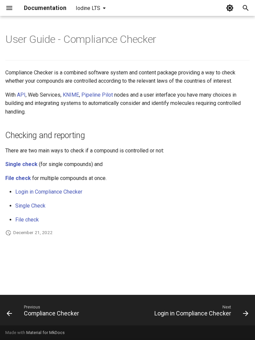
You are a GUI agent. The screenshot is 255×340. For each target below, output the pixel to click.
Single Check (30, 206)
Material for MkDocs (45, 332)
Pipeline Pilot (97, 95)
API (21, 95)
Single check (21, 164)
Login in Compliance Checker (48, 192)
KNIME (71, 95)
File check (18, 178)
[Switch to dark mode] (229, 8)
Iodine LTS (88, 8)
